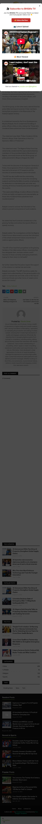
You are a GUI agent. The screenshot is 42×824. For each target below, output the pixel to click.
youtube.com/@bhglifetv (28, 86)
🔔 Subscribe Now (21, 20)
